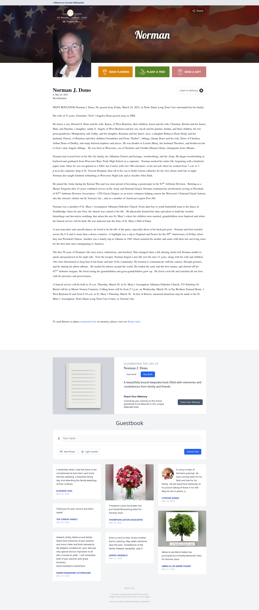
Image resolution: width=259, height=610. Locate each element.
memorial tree (89, 321)
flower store (134, 321)
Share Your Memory (190, 402)
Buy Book (147, 374)
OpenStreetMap (132, 601)
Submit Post (193, 451)
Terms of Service (138, 596)
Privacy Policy (121, 596)
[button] (129, 482)
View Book (131, 374)
